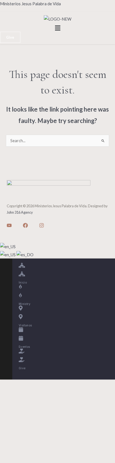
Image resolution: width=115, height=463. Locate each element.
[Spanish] (24, 254)
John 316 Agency (20, 212)
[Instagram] (41, 225)
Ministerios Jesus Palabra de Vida (30, 3)
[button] (57, 28)
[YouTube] (9, 225)
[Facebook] (25, 225)
